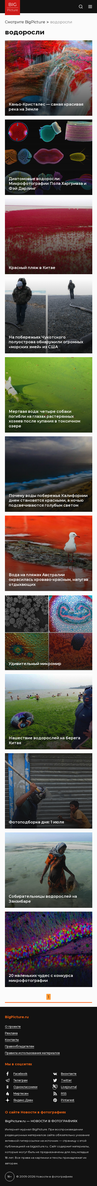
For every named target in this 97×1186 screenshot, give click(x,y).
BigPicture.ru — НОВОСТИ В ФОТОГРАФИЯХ (41, 1121)
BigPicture (35, 22)
